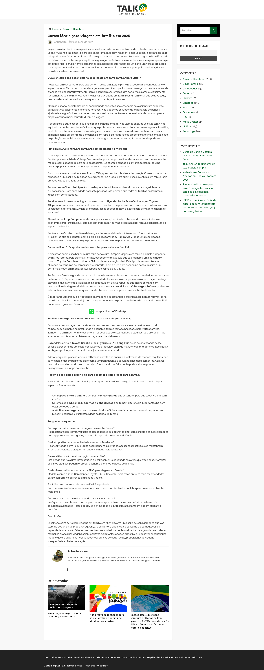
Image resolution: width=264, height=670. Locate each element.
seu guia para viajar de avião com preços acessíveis (65, 614)
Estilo (186, 107)
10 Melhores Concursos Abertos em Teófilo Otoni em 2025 (199, 176)
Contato (60, 665)
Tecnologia (189, 131)
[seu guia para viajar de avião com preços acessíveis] (66, 597)
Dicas (186, 93)
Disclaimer (49, 665)
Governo (188, 112)
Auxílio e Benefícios (74, 29)
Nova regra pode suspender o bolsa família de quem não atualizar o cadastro (107, 618)
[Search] (213, 30)
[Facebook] (67, 570)
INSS (185, 117)
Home (55, 29)
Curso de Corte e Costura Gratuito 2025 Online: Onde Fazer (198, 155)
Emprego (188, 102)
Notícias (187, 126)
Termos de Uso (74, 665)
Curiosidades (190, 88)
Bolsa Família (190, 83)
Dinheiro (187, 98)
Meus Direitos (190, 121)
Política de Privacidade (96, 665)
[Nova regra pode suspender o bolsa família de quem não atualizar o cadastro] (108, 598)
